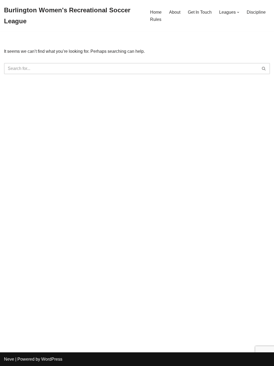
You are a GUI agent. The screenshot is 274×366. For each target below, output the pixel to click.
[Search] (264, 68)
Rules (155, 19)
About (174, 12)
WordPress (51, 359)
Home (156, 12)
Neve (9, 359)
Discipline (256, 12)
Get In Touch (200, 12)
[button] (238, 12)
